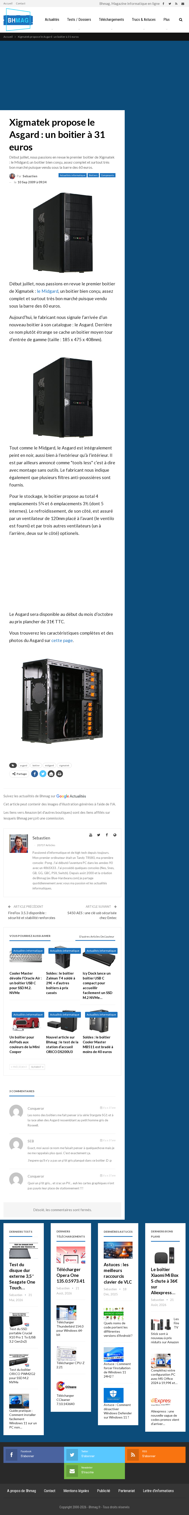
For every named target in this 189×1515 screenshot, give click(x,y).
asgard (23, 765)
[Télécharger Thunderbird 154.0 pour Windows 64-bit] (66, 1312)
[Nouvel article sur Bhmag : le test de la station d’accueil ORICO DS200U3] (62, 1021)
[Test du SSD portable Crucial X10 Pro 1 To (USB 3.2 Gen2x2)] (19, 1319)
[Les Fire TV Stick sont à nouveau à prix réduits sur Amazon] (161, 1324)
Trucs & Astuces (144, 19)
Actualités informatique (72, 175)
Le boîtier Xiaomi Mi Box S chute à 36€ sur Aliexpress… (164, 1281)
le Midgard (47, 291)
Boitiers (93, 175)
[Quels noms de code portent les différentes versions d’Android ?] (114, 1313)
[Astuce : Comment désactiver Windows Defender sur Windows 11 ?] (114, 1395)
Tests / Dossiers (79, 19)
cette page (62, 640)
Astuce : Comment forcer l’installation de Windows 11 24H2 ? (117, 1370)
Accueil (7, 3)
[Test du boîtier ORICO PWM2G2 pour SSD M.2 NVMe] (19, 1360)
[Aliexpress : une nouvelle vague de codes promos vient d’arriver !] (161, 1401)
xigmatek (64, 765)
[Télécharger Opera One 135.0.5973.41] (70, 1255)
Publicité (103, 1490)
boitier (36, 765)
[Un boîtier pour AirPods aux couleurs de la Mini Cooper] (25, 1021)
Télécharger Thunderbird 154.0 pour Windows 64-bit (69, 1328)
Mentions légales (76, 1490)
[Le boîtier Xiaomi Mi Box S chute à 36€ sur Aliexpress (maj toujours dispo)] (165, 1255)
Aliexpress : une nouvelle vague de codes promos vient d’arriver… (165, 1417)
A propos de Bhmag (21, 1490)
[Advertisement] (94, 75)
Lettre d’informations (158, 1490)
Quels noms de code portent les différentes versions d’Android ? (118, 1329)
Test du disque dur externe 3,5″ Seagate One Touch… (22, 1276)
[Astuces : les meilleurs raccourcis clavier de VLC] (118, 1250)
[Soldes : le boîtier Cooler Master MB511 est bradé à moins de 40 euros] (99, 1021)
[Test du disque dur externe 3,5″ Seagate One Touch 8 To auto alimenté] (23, 1250)
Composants (107, 175)
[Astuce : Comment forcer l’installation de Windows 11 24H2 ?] (114, 1354)
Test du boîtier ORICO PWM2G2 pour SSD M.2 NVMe (22, 1376)
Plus (166, 19)
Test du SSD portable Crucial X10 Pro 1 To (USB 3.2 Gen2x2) (22, 1335)
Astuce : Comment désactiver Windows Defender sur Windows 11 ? (118, 1411)
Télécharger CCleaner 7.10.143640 (65, 1399)
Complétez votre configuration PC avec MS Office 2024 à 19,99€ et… (164, 1376)
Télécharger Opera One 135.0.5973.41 (70, 1275)
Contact (20, 3)
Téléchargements (111, 19)
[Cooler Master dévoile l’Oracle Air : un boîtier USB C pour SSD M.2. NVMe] (25, 957)
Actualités (52, 19)
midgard (49, 765)
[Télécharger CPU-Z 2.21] (66, 1353)
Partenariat (126, 1490)
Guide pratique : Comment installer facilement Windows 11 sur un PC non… (23, 1419)
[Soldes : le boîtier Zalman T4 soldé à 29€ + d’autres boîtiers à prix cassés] (62, 957)
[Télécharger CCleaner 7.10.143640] (66, 1386)
